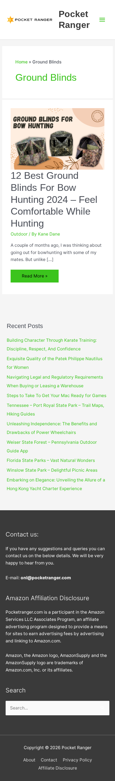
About (29, 760)
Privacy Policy (77, 760)
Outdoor (19, 234)
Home (21, 62)
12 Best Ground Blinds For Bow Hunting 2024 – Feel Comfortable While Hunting (54, 199)
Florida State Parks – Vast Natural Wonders (51, 460)
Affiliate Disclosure (57, 768)
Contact (49, 760)
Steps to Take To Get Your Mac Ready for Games (56, 395)
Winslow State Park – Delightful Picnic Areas (52, 470)
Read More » (34, 278)
